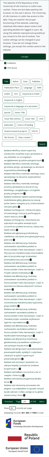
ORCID (35, 131)
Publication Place (11, 87)
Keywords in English (13, 100)
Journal (7, 112)
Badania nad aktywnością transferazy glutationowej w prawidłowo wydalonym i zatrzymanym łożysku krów (22, 342)
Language (28, 87)
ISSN (41, 118)
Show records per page (18, 408)
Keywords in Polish (30, 93)
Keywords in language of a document (21, 106)
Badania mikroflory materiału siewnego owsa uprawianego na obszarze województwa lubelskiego (24, 176)
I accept (24, 56)
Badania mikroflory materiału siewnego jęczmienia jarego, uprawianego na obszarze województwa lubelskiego (24, 167)
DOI (16, 93)
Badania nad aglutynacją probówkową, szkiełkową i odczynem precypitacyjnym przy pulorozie (24, 236)
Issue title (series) (12, 118)
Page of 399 (26, 401)
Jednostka (8, 125)
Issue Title (30, 118)
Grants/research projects (15, 131)
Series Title (20, 112)
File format (9, 137)
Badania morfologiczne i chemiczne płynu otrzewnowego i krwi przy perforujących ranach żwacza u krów (22, 213)
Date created (24, 137)
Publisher (36, 81)
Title (6, 81)
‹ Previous (8, 401)
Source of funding (25, 125)
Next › (42, 401)
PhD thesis (12, 68)
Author (16, 81)
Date (25, 81)
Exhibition (11, 63)
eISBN (7, 93)
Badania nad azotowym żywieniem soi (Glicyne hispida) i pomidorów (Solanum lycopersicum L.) (21, 365)
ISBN (39, 87)
